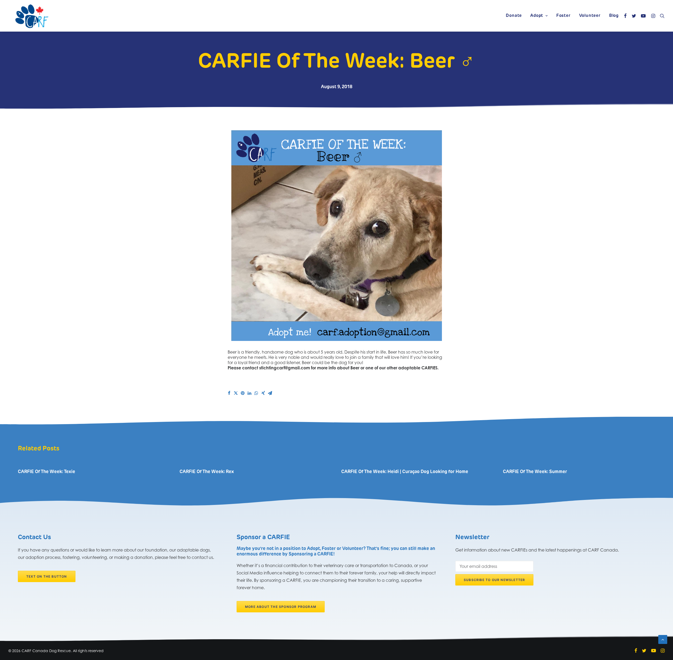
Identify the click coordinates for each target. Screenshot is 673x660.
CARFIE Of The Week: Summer (535, 472)
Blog (614, 16)
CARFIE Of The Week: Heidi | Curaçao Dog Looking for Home (404, 472)
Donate (514, 16)
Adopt (536, 16)
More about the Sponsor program (280, 607)
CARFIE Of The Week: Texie (46, 472)
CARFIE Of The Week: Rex (207, 472)
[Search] (661, 16)
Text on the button (46, 576)
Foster (563, 16)
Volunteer (590, 16)
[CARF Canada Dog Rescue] (31, 16)
